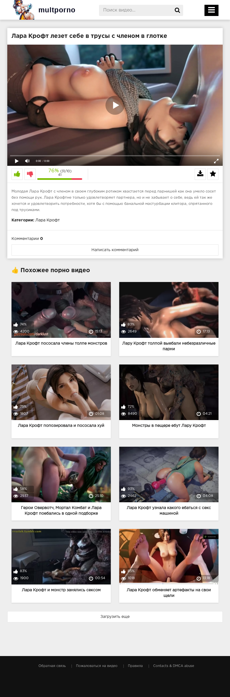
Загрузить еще (115, 616)
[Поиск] (177, 10)
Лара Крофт (47, 220)
